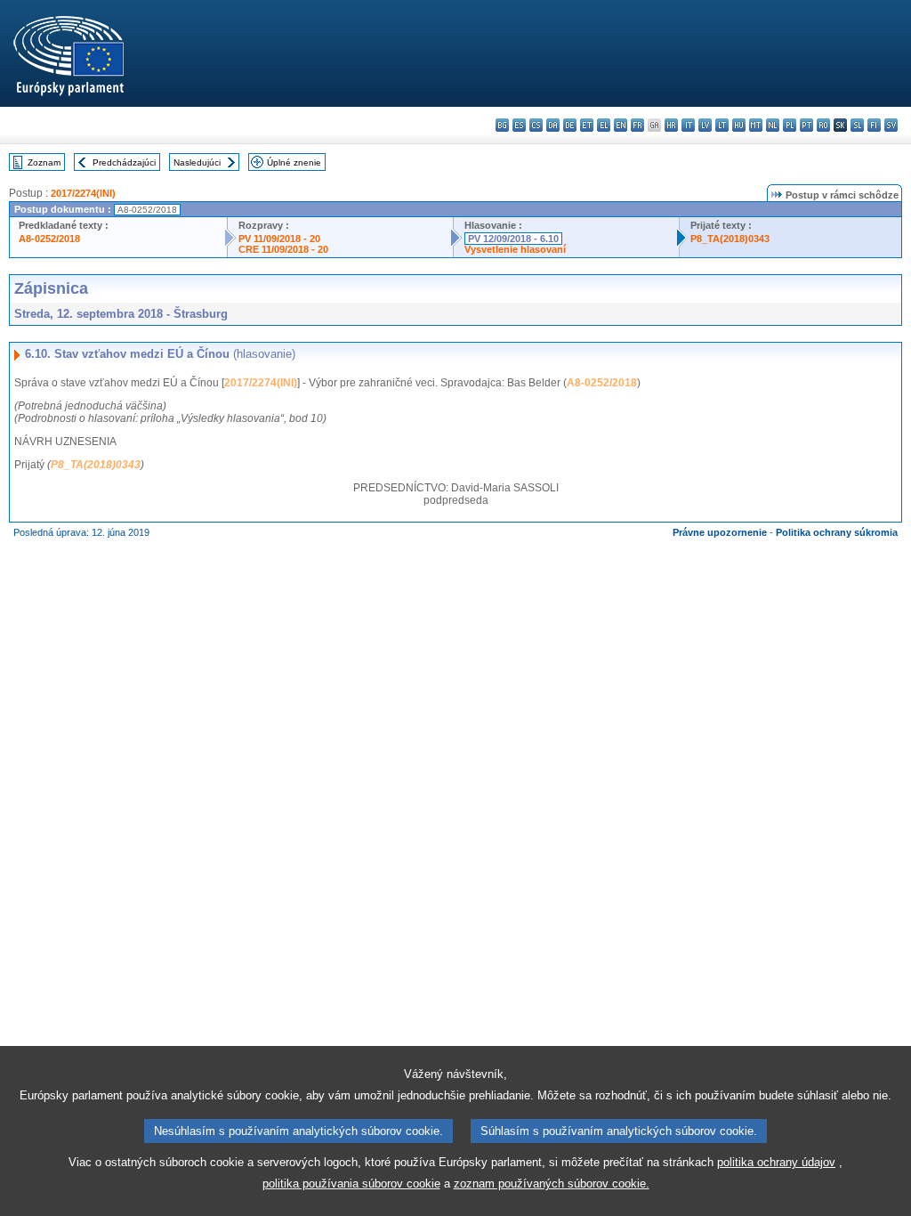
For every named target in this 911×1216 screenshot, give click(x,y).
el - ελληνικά (603, 125)
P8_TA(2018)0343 (730, 238)
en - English (620, 125)
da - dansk (553, 125)
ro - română (823, 125)
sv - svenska (891, 125)
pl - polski (789, 125)
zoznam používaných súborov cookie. (551, 1183)
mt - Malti (755, 125)
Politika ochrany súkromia (837, 532)
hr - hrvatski (671, 125)
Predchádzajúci (124, 162)
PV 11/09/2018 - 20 (279, 238)
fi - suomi (874, 125)
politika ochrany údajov (776, 1162)
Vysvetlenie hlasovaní (515, 249)
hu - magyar (739, 125)
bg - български (502, 125)
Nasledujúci (197, 162)
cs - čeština (536, 125)
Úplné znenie (294, 162)
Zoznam (44, 162)
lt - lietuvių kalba (722, 125)
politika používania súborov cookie (351, 1183)
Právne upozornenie (720, 532)
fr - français (637, 125)
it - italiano (688, 125)
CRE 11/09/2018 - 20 (283, 249)
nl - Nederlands (772, 125)
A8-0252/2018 (49, 238)
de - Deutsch (569, 125)
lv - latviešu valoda (705, 125)
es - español (519, 125)
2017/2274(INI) (83, 193)
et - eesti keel (586, 125)
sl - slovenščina (857, 125)
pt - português (806, 125)
